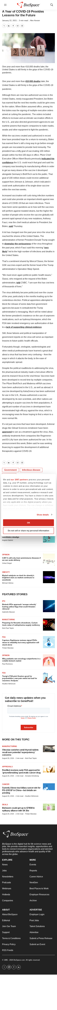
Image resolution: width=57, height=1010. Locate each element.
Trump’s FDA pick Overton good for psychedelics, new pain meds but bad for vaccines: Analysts (19, 678)
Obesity (6, 572)
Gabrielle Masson (8, 612)
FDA (4, 637)
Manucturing (8, 620)
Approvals (7, 767)
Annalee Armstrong (32, 776)
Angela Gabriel (7, 540)
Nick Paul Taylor (8, 628)
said (11, 226)
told (18, 282)
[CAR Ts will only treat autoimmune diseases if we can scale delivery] (49, 560)
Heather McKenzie (9, 684)
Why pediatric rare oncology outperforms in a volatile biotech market (21, 660)
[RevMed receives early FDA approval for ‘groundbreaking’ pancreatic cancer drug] (49, 769)
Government (10, 470)
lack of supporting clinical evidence (24, 327)
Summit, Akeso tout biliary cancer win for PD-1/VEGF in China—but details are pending (21, 790)
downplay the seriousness (17, 244)
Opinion (5, 555)
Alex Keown (35, 20)
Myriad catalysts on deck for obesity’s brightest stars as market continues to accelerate (18, 577)
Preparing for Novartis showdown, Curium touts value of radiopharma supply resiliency (21, 624)
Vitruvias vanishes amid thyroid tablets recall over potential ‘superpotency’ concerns (20, 752)
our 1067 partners (19, 479)
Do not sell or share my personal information (28, 530)
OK (28, 523)
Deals (5, 805)
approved (7, 432)
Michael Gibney (7, 583)
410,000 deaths (32, 81)
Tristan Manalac (8, 648)
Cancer (5, 784)
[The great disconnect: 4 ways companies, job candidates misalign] (49, 537)
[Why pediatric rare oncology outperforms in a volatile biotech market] (49, 660)
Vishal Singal (7, 563)
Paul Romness (7, 664)
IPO (3, 601)
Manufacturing (9, 746)
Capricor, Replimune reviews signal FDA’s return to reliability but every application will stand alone (20, 642)
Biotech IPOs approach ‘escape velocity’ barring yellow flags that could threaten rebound (19, 606)
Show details (43, 514)
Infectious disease (31, 470)
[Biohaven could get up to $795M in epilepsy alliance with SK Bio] (49, 807)
